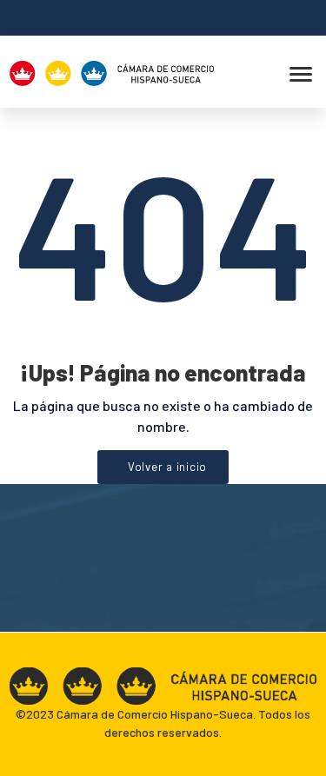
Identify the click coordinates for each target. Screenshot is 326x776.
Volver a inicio (167, 467)
